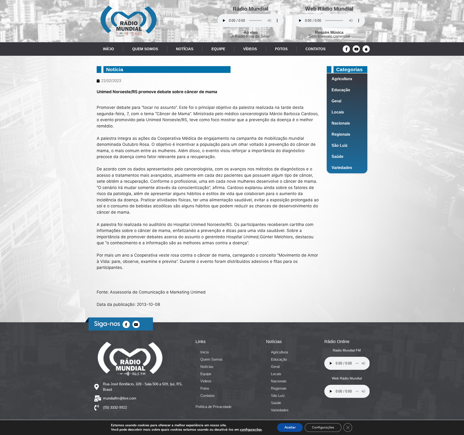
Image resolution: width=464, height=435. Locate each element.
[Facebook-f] (346, 49)
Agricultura (342, 79)
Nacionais (341, 123)
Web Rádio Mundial (329, 9)
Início (108, 49)
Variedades (342, 168)
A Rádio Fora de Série (251, 34)
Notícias (184, 49)
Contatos (315, 49)
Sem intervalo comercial (329, 34)
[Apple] (366, 49)
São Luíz (340, 145)
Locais (338, 112)
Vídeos (250, 49)
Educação (341, 90)
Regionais (341, 134)
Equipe (218, 49)
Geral (336, 101)
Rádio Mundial (250, 9)
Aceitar (290, 427)
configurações (251, 430)
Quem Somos (145, 49)
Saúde (337, 156)
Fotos (281, 49)
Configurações (323, 427)
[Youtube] (356, 49)
